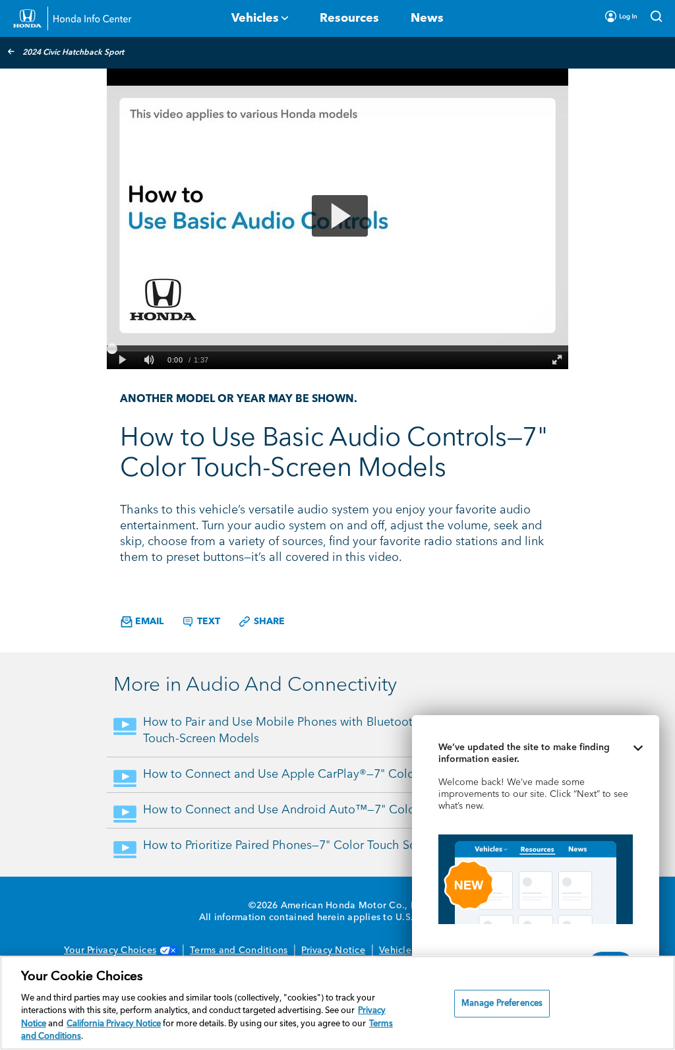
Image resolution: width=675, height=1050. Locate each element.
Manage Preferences (502, 1003)
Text (207, 621)
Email (147, 621)
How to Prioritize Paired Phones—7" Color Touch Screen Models (313, 846)
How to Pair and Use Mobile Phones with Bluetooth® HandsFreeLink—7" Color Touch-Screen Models (352, 730)
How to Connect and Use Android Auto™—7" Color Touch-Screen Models (341, 810)
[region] (337, 1003)
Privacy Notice (333, 950)
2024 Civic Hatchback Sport (73, 53)
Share (268, 621)
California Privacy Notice (114, 1024)
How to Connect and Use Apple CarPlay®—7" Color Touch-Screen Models (340, 774)
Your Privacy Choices (110, 950)
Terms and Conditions (238, 950)
